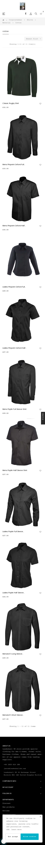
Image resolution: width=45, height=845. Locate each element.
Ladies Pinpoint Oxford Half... (14, 348)
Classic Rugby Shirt (10, 103)
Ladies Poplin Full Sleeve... (13, 531)
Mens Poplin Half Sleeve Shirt (14, 470)
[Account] (30, 13)
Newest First (33, 39)
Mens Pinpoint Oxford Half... (14, 226)
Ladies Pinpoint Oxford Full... (14, 287)
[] (41, 107)
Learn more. (16, 830)
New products (8, 807)
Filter (43, 417)
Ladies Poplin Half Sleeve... (13, 593)
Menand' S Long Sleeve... (12, 654)
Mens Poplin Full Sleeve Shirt (14, 409)
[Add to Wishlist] (40, 103)
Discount (6, 803)
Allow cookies (29, 836)
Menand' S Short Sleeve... (13, 715)
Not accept (13, 837)
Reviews (6, 811)
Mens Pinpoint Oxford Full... (13, 164)
